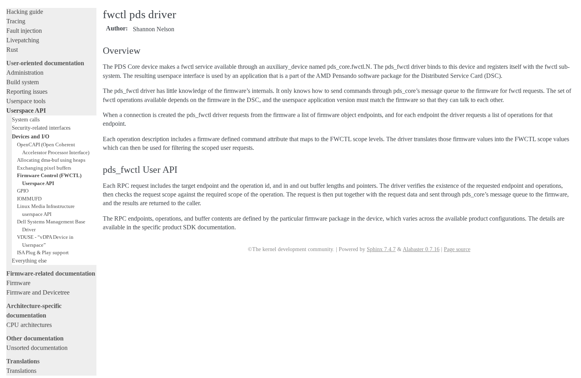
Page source (457, 249)
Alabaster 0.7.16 (421, 249)
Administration (24, 72)
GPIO (22, 191)
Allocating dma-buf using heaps (51, 160)
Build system (22, 82)
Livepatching (22, 40)
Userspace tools (25, 101)
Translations (21, 370)
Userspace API (26, 110)
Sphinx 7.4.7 (381, 249)
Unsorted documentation (37, 347)
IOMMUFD (29, 199)
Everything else (29, 260)
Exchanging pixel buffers (44, 168)
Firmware (18, 283)
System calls (26, 119)
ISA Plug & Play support (43, 252)
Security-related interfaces (41, 128)
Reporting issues (26, 91)
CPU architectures (29, 324)
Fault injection (24, 30)
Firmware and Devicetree (38, 292)
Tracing (15, 21)
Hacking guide (24, 11)
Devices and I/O (30, 136)
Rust (12, 49)
